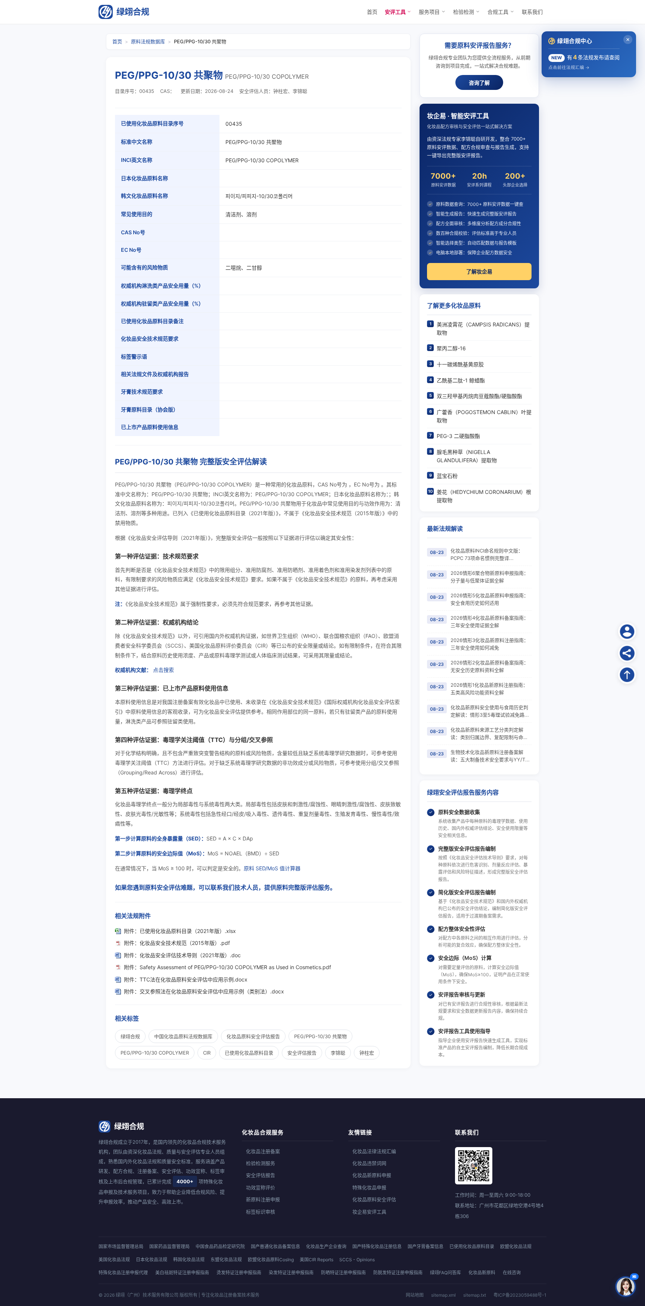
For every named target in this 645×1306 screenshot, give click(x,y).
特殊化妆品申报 (369, 1187)
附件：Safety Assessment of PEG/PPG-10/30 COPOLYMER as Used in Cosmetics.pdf (227, 967)
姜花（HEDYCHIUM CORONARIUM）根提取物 (484, 496)
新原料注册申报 (263, 1199)
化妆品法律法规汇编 (374, 1151)
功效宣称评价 (260, 1187)
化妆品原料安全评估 (374, 1199)
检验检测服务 (260, 1163)
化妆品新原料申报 (371, 1175)
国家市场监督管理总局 (121, 1246)
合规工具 (498, 12)
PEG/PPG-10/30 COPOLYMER (155, 1053)
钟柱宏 (366, 1053)
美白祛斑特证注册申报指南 (182, 1272)
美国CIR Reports (316, 1259)
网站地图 (415, 1295)
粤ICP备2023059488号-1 (519, 1295)
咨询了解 (479, 83)
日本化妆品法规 (151, 1259)
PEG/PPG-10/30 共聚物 (320, 1036)
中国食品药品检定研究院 (220, 1246)
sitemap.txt (474, 1295)
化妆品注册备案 (263, 1151)
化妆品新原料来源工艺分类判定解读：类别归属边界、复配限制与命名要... (489, 734)
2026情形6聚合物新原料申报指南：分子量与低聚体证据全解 (490, 576)
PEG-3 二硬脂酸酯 (458, 436)
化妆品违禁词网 (369, 1163)
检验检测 (464, 12)
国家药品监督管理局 (169, 1246)
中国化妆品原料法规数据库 (183, 1036)
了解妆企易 (479, 271)
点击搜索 (163, 670)
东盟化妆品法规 (226, 1259)
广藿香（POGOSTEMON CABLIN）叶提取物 (484, 416)
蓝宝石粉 (447, 476)
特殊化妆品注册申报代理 (123, 1272)
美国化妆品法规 (114, 1259)
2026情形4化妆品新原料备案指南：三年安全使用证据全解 (490, 621)
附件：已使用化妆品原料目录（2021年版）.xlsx (180, 931)
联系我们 (532, 12)
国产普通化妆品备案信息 (275, 1246)
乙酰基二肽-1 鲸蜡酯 (461, 380)
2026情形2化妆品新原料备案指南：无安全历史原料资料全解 (490, 666)
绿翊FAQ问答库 (445, 1272)
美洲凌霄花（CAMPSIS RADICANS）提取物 (483, 328)
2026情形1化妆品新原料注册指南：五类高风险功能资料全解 (489, 688)
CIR (207, 1053)
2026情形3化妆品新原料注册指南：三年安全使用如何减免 (490, 644)
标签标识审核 (260, 1212)
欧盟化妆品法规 (516, 1246)
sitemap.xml (443, 1295)
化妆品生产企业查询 (326, 1246)
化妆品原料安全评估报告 (253, 1036)
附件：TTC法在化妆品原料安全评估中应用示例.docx (185, 979)
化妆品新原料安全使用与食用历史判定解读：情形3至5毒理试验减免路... (490, 711)
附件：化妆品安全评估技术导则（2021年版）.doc (182, 955)
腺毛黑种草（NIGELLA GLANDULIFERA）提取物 (467, 456)
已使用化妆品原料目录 (249, 1053)
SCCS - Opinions (357, 1259)
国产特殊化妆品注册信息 (377, 1246)
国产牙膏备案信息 (425, 1246)
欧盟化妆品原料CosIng (271, 1259)
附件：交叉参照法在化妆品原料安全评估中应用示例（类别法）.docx (204, 991)
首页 (372, 12)
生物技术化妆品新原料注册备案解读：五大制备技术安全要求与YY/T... (490, 755)
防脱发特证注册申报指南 (398, 1272)
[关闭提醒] (627, 39)
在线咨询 (512, 1272)
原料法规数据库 (148, 41)
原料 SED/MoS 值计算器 (272, 868)
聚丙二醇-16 (451, 348)
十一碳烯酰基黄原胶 (460, 364)
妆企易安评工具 (369, 1212)
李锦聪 (338, 1053)
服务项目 (430, 12)
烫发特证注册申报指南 (238, 1272)
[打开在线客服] (625, 1286)
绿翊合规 (132, 11)
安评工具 (396, 12)
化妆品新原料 (481, 1272)
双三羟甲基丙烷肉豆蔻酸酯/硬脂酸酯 (479, 396)
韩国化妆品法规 (189, 1259)
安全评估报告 (302, 1053)
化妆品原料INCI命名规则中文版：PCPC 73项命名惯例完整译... (487, 554)
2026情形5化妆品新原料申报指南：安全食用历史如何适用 (490, 599)
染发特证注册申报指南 (291, 1272)
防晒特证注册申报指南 (343, 1272)
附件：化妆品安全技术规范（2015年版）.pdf (177, 943)
